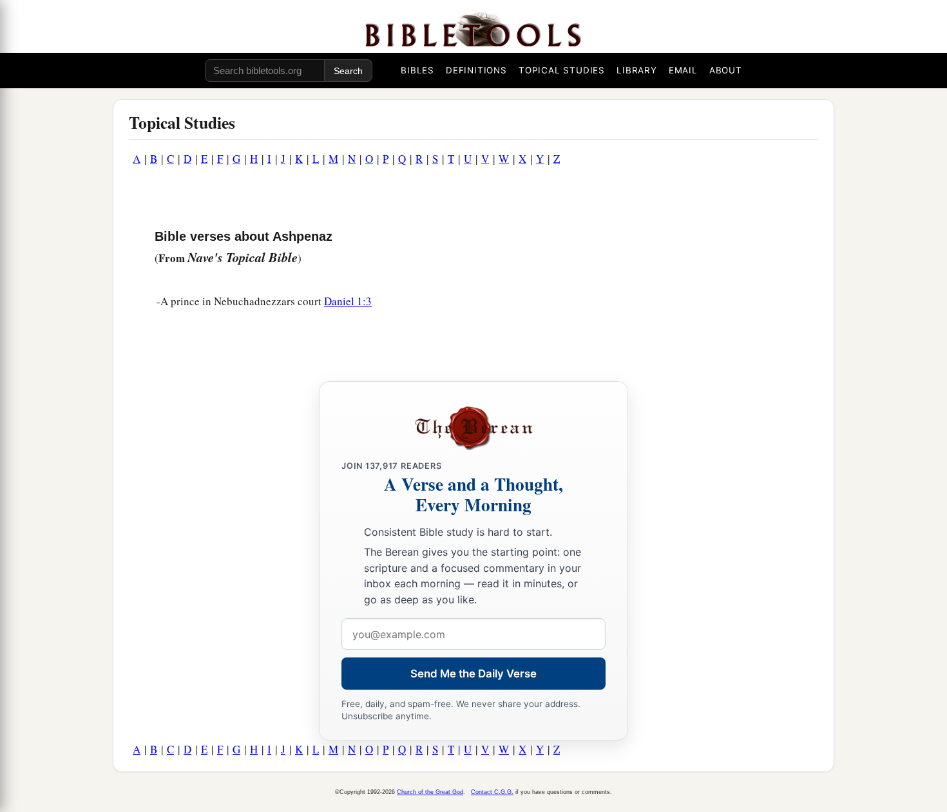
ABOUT (725, 70)
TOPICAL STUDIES (562, 70)
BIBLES (417, 70)
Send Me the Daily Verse (473, 673)
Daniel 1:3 (348, 301)
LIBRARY (637, 70)
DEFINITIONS (476, 70)
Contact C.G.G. (492, 792)
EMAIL (683, 70)
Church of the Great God (430, 792)
